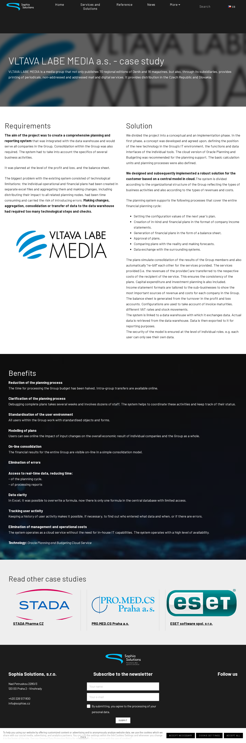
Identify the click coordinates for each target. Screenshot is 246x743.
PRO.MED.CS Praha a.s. (110, 623)
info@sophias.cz (19, 703)
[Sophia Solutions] (20, 6)
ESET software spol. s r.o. (191, 623)
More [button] (174, 4)
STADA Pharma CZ (28, 623)
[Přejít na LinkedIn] (236, 683)
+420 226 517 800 (19, 698)
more (83, 737)
